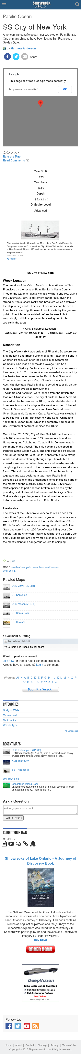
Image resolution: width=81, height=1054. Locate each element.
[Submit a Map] (40, 689)
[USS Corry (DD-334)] (6, 587)
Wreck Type (10, 725)
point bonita (9, 570)
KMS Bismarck (20, 760)
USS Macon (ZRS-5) (23, 604)
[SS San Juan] (6, 596)
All (17, 677)
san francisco (52, 567)
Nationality (9, 720)
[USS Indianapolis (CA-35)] (6, 752)
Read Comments (14, 160)
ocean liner (38, 567)
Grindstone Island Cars (25, 783)
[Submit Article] (4, 844)
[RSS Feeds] (35, 1026)
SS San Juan (19, 594)
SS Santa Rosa (20, 613)
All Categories (71, 730)
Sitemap (42, 1045)
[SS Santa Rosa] (6, 615)
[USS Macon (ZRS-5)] (6, 606)
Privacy (54, 1045)
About (18, 1045)
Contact (30, 1045)
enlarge (13, 259)
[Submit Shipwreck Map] (33, 844)
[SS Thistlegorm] (6, 771)
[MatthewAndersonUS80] (4, 47)
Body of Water (11, 710)
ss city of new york (21, 567)
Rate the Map (12, 156)
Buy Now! (40, 940)
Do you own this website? (23, 89)
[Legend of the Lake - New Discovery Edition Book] (41, 887)
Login (39, 665)
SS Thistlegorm (20, 769)
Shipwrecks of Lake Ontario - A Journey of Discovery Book (40, 861)
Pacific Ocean (17, 16)
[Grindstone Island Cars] (6, 785)
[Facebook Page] (9, 1026)
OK (65, 89)
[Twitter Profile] (18, 1026)
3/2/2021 (27, 641)
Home (8, 1045)
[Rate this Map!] (11, 152)
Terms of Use (69, 1045)
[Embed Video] (11, 844)
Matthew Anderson (23, 48)
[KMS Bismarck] (6, 762)
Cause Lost (10, 715)
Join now (8, 661)
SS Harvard (18, 622)
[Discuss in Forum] (18, 844)
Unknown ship (11, 778)
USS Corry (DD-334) (23, 585)
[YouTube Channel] (27, 1026)
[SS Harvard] (6, 624)
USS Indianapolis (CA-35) (26, 750)
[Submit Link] (25, 844)
